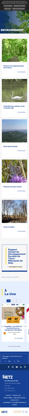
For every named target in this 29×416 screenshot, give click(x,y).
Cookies (14, 404)
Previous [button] (2, 326)
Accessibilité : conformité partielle (14, 402)
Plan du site (14, 400)
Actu (18, 300)
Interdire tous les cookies (19, 5)
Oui (18, 361)
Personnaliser (8, 8)
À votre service (17, 411)
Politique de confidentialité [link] (18, 8)
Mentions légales (19, 397)
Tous (8, 300)
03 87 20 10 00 (11, 390)
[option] (13, 323)
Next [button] (25, 326)
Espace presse (8, 397)
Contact (8, 395)
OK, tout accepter (8, 5)
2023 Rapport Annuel (15, 266)
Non (9, 361)
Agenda (13, 300)
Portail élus (17, 395)
